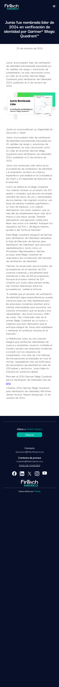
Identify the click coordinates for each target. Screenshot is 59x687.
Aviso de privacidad (29, 465)
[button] (54, 7)
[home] (11, 6)
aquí (8, 383)
